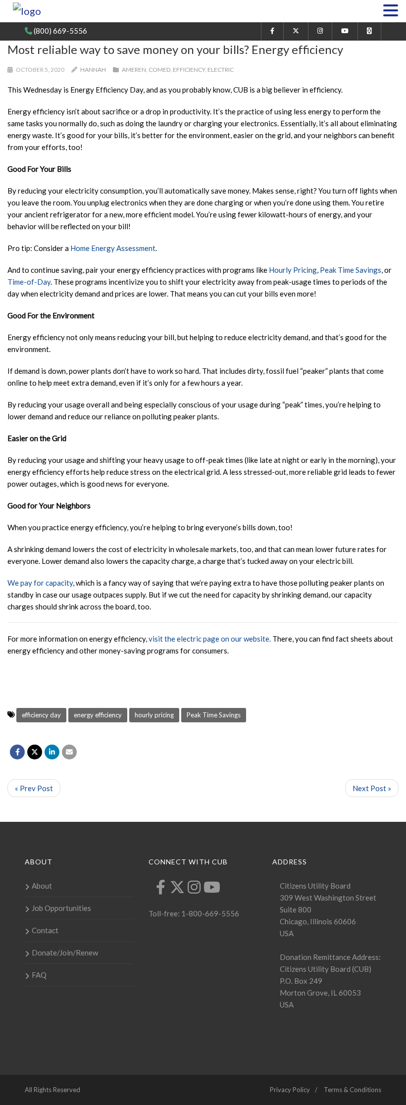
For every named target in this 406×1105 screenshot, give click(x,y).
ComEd (159, 69)
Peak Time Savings (214, 715)
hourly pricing (154, 715)
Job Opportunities (61, 908)
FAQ (39, 974)
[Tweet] (34, 752)
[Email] (69, 752)
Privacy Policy (290, 1090)
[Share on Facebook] (17, 752)
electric (220, 69)
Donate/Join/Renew (65, 952)
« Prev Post (34, 788)
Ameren (134, 69)
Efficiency (189, 69)
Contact (45, 930)
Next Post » (372, 788)
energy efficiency (98, 715)
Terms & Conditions (352, 1090)
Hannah (93, 69)
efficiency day (41, 715)
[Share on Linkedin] (52, 752)
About (42, 885)
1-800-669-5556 (209, 913)
